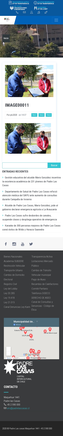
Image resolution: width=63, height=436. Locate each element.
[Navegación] (56, 20)
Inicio (6, 38)
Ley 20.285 (9, 293)
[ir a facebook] (5, 244)
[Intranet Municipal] (38, 12)
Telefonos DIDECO (40, 293)
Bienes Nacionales (13, 256)
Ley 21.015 (9, 302)
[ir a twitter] (31, 244)
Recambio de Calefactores (44, 284)
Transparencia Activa (41, 256)
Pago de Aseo (38, 279)
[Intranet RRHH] (31, 12)
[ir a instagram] (14, 244)
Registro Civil (10, 284)
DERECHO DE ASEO (41, 297)
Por (8, 115)
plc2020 (13, 115)
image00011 (17, 105)
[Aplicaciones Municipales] (46, 12)
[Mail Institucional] (24, 12)
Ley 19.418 (9, 297)
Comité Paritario (39, 288)
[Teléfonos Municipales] (17, 12)
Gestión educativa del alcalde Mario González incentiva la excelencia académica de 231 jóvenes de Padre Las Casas (31, 181)
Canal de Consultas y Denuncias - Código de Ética (42, 305)
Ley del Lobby (10, 288)
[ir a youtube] (22, 244)
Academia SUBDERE (14, 261)
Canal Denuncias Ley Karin (17, 306)
